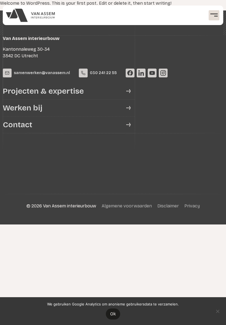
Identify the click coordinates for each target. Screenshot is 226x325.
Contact (17, 124)
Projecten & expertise (43, 91)
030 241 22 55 (103, 73)
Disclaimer (168, 205)
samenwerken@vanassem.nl (42, 73)
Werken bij (22, 108)
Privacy (192, 205)
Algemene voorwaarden (127, 205)
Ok (113, 313)
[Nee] (217, 310)
